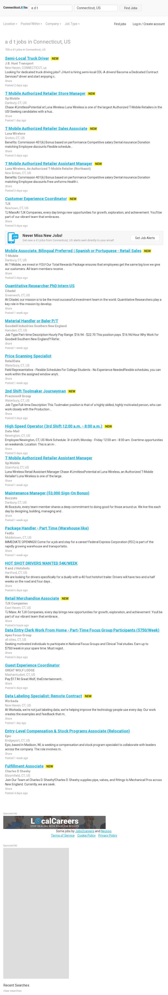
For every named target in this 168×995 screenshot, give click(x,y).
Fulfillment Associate (24, 766)
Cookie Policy (86, 835)
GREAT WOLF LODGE (20, 670)
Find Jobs (130, 8)
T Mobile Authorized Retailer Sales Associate (46, 128)
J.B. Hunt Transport (19, 63)
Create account (154, 24)
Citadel (10, 291)
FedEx (9, 533)
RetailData (12, 361)
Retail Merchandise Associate (32, 598)
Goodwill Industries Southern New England (36, 326)
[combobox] (96, 8)
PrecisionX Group (18, 396)
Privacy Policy (107, 835)
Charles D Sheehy (17, 771)
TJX (7, 203)
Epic (8, 736)
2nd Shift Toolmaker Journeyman (35, 391)
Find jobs (120, 24)
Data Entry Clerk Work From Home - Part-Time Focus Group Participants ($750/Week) (82, 630)
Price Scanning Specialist (28, 356)
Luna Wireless (15, 133)
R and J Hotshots (17, 568)
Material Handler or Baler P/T (31, 321)
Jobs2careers (84, 831)
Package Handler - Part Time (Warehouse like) (47, 528)
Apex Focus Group (18, 635)
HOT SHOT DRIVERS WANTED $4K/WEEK (41, 563)
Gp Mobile (12, 98)
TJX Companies (16, 603)
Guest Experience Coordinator (32, 665)
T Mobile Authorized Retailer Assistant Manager (48, 163)
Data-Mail (12, 431)
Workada (11, 701)
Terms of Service (63, 835)
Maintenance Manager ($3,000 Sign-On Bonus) (47, 493)
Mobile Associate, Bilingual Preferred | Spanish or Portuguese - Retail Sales (73, 250)
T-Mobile (11, 256)
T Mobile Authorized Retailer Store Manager (45, 93)
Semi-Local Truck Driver (27, 58)
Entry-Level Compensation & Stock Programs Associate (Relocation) (67, 731)
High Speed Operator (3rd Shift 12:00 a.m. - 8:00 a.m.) (53, 426)
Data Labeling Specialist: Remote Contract (43, 696)
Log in (137, 24)
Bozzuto (11, 498)
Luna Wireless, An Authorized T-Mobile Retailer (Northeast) (48, 168)
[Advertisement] (36, 913)
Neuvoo (106, 831)
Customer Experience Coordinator (36, 198)
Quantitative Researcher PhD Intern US (40, 286)
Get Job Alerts (145, 238)
